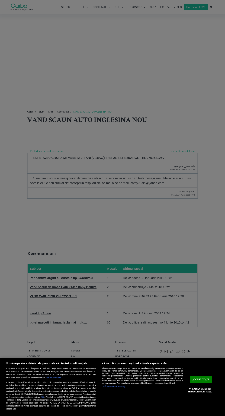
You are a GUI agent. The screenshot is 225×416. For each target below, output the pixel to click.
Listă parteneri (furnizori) (113, 386)
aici (42, 397)
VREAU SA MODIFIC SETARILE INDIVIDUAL (200, 390)
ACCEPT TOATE (201, 379)
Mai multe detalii (53, 377)
